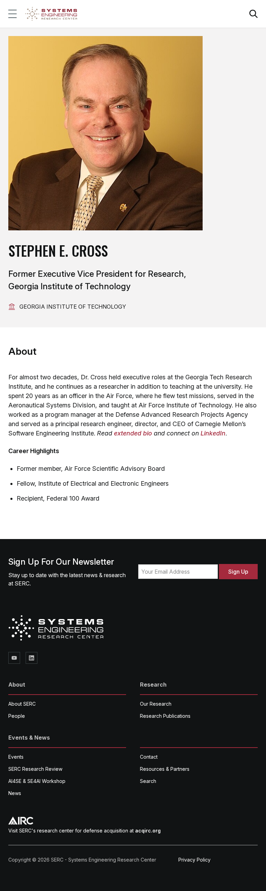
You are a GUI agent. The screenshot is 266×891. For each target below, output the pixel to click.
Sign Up (238, 571)
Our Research (155, 704)
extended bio (133, 433)
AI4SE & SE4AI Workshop (36, 781)
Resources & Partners (164, 769)
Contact (149, 757)
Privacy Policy (194, 860)
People (16, 716)
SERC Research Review (35, 769)
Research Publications (165, 716)
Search (148, 781)
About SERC (22, 704)
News (14, 793)
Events (16, 757)
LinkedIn (213, 433)
